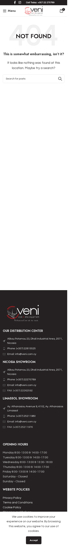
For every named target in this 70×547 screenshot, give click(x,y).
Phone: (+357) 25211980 (21, 416)
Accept (34, 540)
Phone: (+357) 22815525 (21, 348)
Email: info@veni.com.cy (21, 354)
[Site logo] (33, 10)
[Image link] (23, 314)
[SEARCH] (60, 78)
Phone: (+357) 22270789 (21, 379)
